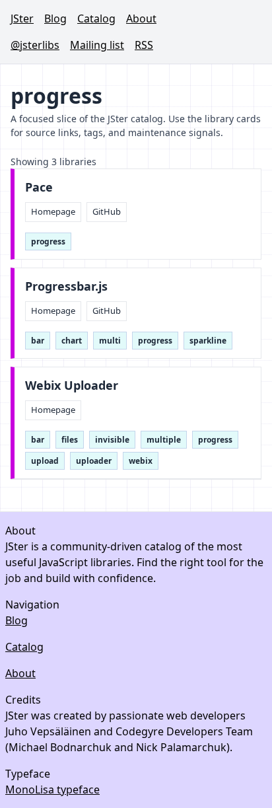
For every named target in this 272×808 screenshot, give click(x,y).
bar (37, 340)
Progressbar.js (66, 286)
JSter (22, 18)
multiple (164, 439)
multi (110, 340)
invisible (112, 439)
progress (48, 241)
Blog (55, 18)
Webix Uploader (71, 385)
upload (45, 460)
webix (141, 460)
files (69, 439)
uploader (94, 460)
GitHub (106, 211)
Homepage (53, 211)
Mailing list (97, 45)
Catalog (96, 18)
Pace (39, 187)
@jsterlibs (35, 45)
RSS (144, 45)
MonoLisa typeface (52, 789)
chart (71, 340)
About (141, 18)
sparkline (207, 340)
